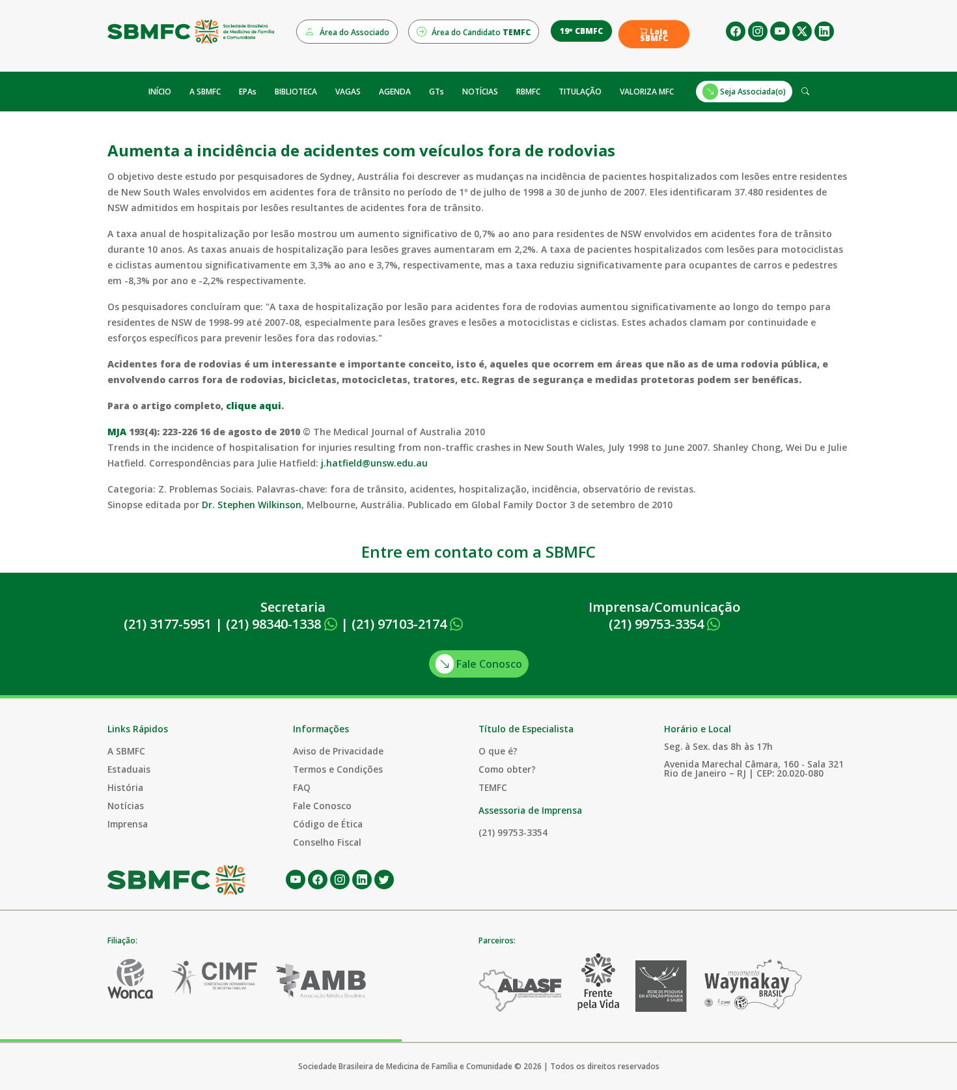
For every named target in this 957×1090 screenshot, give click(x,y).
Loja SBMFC (654, 35)
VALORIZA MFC (647, 91)
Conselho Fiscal (327, 842)
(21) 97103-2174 (401, 624)
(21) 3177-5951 (168, 624)
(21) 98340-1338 (275, 624)
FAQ (302, 787)
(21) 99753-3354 (658, 624)
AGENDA (395, 91)
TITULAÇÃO (580, 91)
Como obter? (507, 769)
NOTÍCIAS (480, 91)
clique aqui (253, 405)
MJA (116, 431)
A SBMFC (205, 91)
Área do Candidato (480, 32)
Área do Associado (353, 32)
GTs (436, 91)
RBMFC (528, 91)
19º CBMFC (581, 30)
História (125, 787)
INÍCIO (159, 91)
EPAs (248, 91)
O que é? (498, 751)
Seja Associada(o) (752, 91)
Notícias (125, 805)
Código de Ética (328, 824)
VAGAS (348, 91)
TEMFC (492, 787)
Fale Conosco (488, 664)
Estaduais (128, 769)
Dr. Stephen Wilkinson (251, 504)
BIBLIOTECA (296, 91)
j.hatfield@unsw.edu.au (374, 463)
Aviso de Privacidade (338, 751)
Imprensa (127, 824)
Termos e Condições (338, 769)
